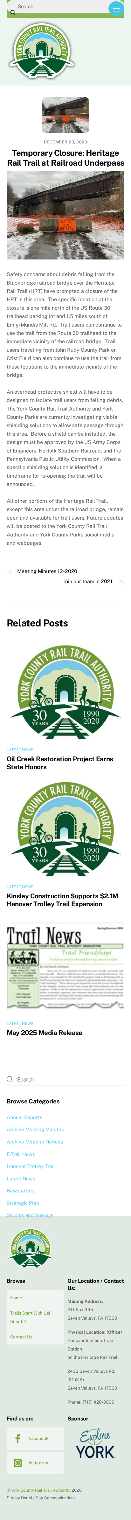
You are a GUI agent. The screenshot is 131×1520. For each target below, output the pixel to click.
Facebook (38, 1438)
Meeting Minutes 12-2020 (47, 571)
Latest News (20, 750)
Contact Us (21, 1336)
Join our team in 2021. (89, 581)
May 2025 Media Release (44, 1033)
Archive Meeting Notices (35, 1141)
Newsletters (21, 1190)
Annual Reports (24, 1117)
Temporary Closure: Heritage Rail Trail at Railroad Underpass (65, 158)
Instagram (39, 1462)
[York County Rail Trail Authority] (42, 79)
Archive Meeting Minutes (35, 1129)
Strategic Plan (23, 1203)
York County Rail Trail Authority (41, 1490)
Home (16, 1297)
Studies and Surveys (30, 1215)
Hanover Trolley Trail (31, 1166)
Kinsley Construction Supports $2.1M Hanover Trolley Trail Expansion (62, 900)
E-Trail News (21, 1154)
